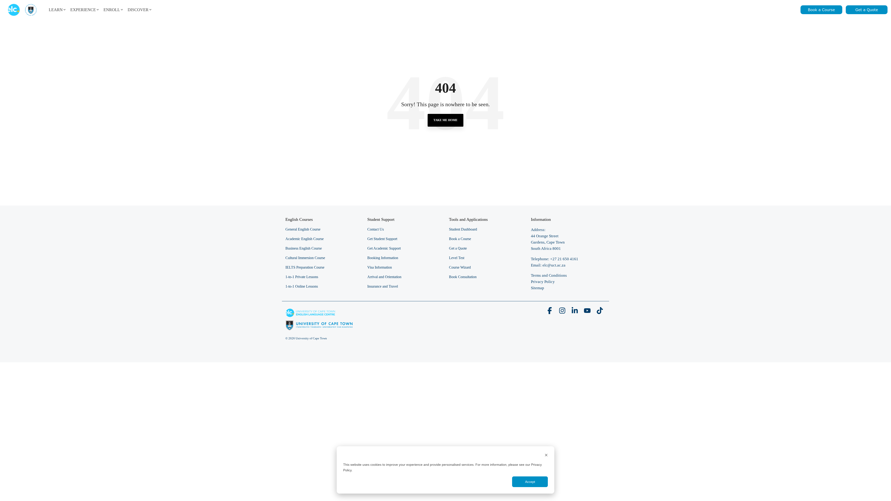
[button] (550, 312)
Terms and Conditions (549, 275)
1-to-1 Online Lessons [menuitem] (301, 286)
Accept (530, 482)
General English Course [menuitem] (302, 229)
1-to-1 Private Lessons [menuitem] (301, 277)
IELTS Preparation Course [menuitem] (304, 267)
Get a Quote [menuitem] (458, 248)
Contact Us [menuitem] (375, 229)
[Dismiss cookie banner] (546, 456)
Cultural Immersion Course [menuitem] (305, 258)
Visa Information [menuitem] (379, 267)
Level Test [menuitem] (456, 258)
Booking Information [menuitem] (382, 258)
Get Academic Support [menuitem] (384, 248)
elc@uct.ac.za (553, 265)
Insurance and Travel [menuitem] (382, 286)
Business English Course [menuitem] (303, 248)
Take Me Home (445, 120)
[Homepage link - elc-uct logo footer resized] (319, 328)
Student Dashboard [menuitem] (463, 229)
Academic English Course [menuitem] (304, 239)
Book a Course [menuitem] (460, 239)
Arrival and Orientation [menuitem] (384, 277)
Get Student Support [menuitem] (382, 239)
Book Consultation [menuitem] (463, 277)
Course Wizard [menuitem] (460, 267)
